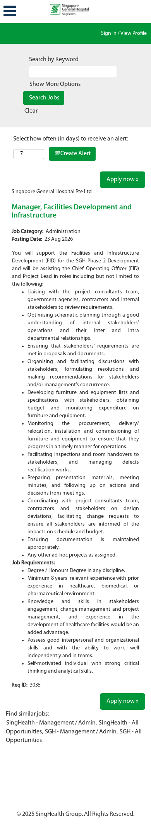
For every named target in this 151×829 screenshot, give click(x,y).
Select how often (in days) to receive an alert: (70, 139)
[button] (25, 11)
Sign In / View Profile (124, 33)
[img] (75, 9)
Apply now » (122, 179)
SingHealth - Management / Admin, (51, 723)
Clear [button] (31, 111)
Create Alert (75, 154)
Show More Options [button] (55, 84)
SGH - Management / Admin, (81, 732)
